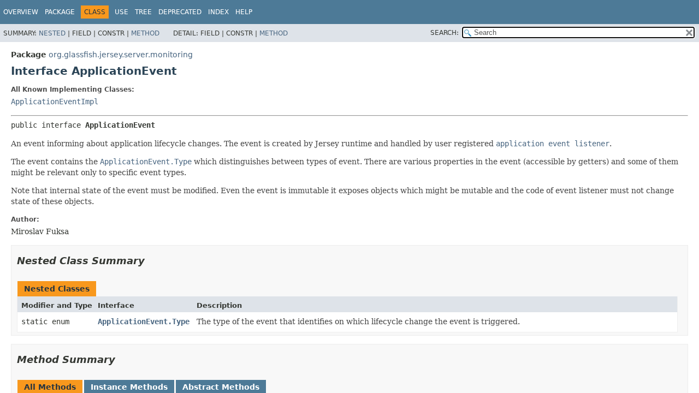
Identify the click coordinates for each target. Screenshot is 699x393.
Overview (20, 12)
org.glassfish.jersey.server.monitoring (121, 54)
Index (218, 12)
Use (121, 12)
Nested (52, 33)
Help (243, 12)
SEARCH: (444, 33)
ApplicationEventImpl (54, 101)
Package (60, 12)
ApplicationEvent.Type (143, 321)
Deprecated (180, 12)
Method (145, 33)
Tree (143, 12)
